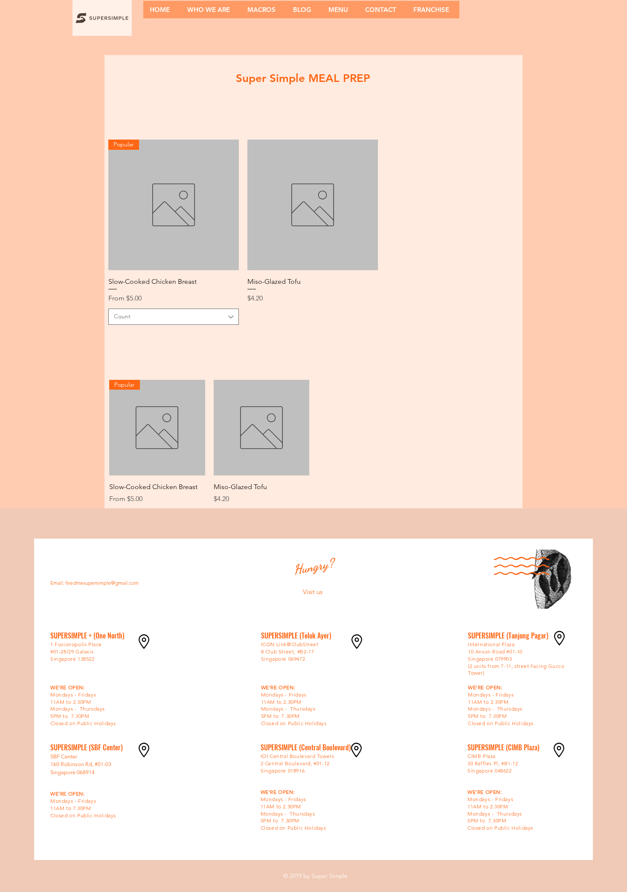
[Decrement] (115, 337)
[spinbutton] (173, 337)
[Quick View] (312, 205)
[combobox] (173, 317)
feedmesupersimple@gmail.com (102, 583)
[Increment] (231, 337)
